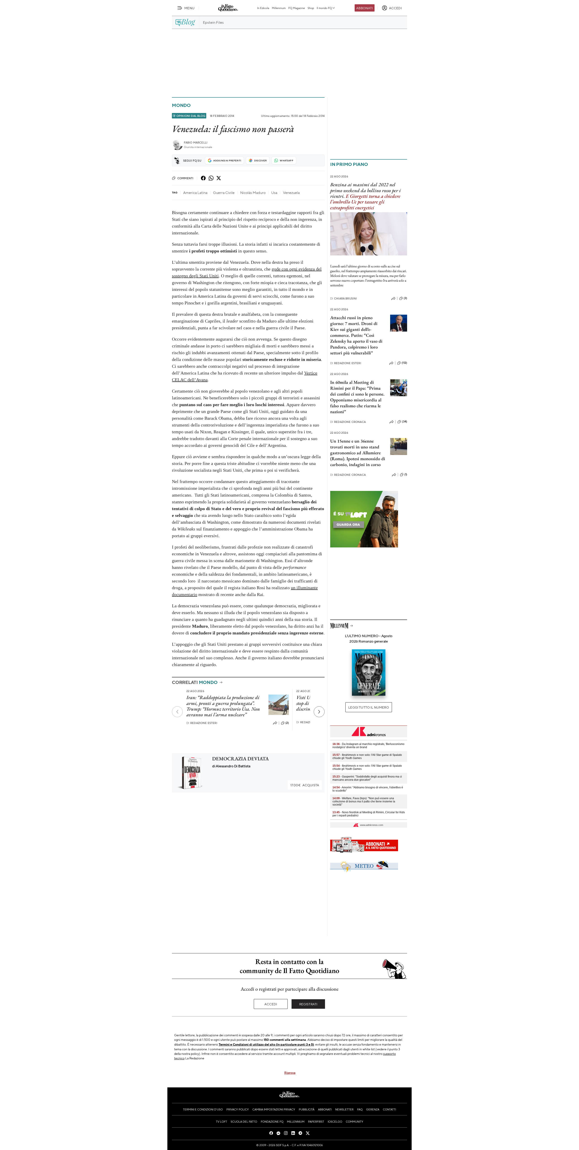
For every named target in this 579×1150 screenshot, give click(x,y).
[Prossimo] (319, 711)
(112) (404, 362)
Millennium (279, 8)
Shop (311, 8)
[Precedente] (177, 711)
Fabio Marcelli (195, 142)
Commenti (185, 178)
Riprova (289, 1072)
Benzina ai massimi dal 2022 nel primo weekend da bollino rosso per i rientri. (365, 190)
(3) (405, 298)
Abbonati (364, 8)
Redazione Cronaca (348, 422)
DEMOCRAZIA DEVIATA (240, 758)
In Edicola (263, 8)
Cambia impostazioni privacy (273, 1109)
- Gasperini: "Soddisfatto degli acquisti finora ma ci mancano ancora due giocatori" (367, 778)
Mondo (181, 105)
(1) (405, 474)
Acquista (304, 785)
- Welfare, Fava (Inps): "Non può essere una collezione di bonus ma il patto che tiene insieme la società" (363, 801)
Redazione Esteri (201, 723)
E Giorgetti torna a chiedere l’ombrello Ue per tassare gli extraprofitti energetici (365, 202)
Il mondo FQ (324, 8)
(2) (287, 722)
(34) (404, 421)
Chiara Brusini (343, 298)
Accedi (270, 1004)
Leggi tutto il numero (368, 707)
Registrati (308, 1004)
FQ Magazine (296, 8)
